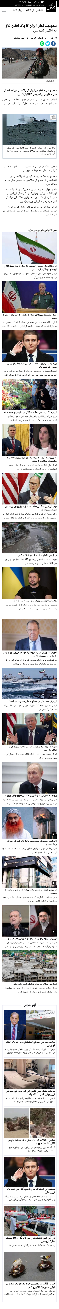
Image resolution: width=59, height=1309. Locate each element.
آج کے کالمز (17, 10)
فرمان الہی (36, 1)
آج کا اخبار (29, 10)
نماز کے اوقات (23, 1)
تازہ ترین (39, 10)
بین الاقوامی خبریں (38, 38)
